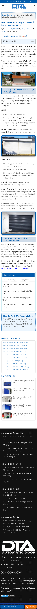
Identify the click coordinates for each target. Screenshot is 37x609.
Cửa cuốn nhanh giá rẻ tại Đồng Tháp (15, 280)
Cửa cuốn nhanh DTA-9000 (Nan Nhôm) (15, 370)
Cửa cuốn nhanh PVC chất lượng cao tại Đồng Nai (23, 389)
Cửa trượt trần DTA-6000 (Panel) (12, 361)
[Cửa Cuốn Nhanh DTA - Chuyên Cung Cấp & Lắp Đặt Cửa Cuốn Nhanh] (19, 6)
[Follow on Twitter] (13, 572)
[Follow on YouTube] (19, 572)
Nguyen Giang (26, 29)
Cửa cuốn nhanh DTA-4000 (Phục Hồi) (14, 352)
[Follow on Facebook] (2, 572)
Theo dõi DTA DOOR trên (10, 36)
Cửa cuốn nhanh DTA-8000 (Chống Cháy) (15, 367)
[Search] (35, 6)
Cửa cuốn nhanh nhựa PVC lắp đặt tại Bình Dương (23, 414)
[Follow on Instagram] (6, 572)
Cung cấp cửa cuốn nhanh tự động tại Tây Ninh (22, 398)
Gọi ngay (32, 607)
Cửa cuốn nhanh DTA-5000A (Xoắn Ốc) (14, 355)
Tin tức (13, 15)
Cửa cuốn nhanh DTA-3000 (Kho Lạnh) (14, 349)
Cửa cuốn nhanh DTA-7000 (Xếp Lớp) (14, 364)
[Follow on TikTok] (9, 572)
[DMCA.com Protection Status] (8, 596)
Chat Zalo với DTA (13, 607)
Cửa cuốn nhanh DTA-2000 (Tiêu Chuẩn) (15, 345)
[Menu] (2, 6)
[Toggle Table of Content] (31, 41)
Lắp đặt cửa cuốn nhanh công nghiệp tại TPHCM (22, 406)
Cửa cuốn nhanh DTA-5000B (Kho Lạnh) (15, 358)
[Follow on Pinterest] (16, 572)
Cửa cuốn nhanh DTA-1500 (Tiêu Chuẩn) (15, 342)
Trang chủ (5, 15)
